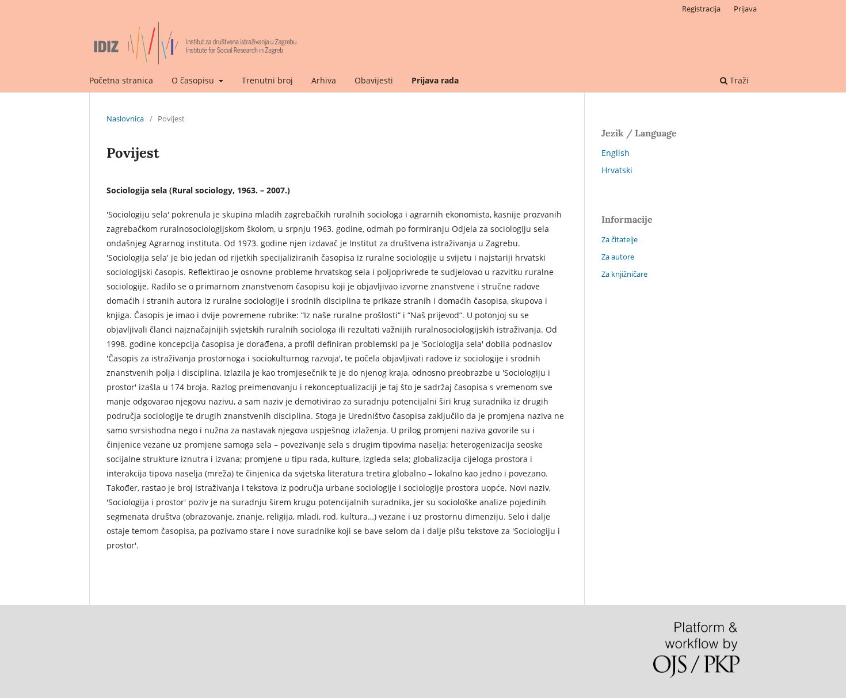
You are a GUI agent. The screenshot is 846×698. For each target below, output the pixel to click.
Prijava (745, 8)
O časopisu (194, 80)
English (615, 152)
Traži (738, 80)
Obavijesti (374, 80)
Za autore (617, 256)
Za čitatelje (619, 239)
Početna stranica (121, 80)
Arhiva (323, 80)
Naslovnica (125, 118)
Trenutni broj (267, 80)
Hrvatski (616, 170)
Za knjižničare (624, 274)
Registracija (701, 8)
